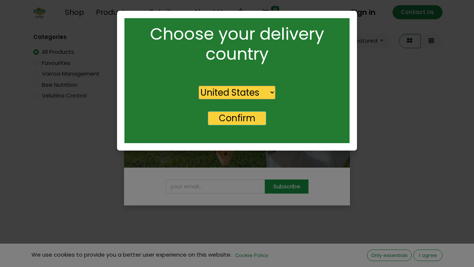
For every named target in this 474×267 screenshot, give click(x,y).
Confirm (237, 118)
